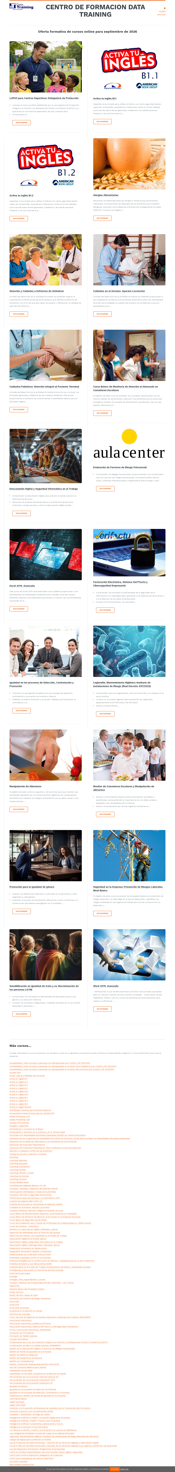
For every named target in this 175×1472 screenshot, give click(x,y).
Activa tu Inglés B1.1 (104, 98)
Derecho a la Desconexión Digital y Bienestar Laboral (34, 1229)
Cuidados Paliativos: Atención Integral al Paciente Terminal (44, 386)
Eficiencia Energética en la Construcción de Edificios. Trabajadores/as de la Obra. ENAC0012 (52, 1261)
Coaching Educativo (19, 1163)
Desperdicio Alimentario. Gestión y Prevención (31, 1251)
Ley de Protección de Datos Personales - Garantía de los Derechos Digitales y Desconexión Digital (54, 1443)
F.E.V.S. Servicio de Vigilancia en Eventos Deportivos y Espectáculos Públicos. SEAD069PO (50, 1317)
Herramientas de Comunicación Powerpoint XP (31, 1383)
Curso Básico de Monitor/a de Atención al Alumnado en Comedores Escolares (45, 1217)
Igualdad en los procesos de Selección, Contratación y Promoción (40, 1392)
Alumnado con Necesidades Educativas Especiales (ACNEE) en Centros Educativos (48, 1135)
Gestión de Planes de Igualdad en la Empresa (30, 1352)
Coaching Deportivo (18, 1160)
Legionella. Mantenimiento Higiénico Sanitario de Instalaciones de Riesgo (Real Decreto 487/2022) (54, 1436)
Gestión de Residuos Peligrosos (24, 1355)
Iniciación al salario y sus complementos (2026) (31, 1411)
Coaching (14, 1157)
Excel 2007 (15, 1301)
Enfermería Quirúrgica (20, 1273)
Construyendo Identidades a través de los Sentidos (33, 1192)
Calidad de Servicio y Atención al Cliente (28, 1154)
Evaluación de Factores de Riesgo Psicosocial (120, 467)
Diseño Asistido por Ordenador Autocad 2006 (30, 1254)
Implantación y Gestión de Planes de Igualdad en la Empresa (38, 1396)
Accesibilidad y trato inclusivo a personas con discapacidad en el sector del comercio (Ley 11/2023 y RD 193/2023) (62, 1069)
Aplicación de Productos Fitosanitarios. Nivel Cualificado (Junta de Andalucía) (45, 1148)
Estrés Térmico (16, 1292)
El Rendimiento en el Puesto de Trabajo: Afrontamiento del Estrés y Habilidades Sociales (50, 1267)
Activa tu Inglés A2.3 (19, 1094)
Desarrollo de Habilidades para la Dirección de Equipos (35, 1232)
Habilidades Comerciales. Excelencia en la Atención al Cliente (38, 1374)
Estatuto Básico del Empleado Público (27, 1289)
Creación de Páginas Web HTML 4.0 (26, 1201)
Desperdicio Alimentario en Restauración (28, 1248)
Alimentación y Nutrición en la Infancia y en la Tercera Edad (37, 1132)
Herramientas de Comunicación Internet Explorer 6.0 (34, 1377)
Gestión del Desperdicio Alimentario (26, 1358)
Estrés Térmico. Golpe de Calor (24, 1295)
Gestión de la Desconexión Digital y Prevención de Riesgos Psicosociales (42, 1348)
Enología (13, 1276)
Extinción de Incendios (20, 1314)
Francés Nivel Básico (19, 1339)
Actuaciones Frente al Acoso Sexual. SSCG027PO (32, 1113)
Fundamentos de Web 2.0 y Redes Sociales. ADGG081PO (35, 1345)
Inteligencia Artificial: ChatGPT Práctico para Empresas (35, 1421)
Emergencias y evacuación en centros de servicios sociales (36, 1270)
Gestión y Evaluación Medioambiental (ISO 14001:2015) (34, 1364)
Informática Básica (18, 1399)
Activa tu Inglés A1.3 (19, 1085)
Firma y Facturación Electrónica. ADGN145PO (30, 1330)
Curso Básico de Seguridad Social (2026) (28, 1220)
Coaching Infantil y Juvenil (22, 1173)
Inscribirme (22, 122)
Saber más (124, 1469)
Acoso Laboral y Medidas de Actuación (27, 1076)
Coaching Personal (18, 1179)
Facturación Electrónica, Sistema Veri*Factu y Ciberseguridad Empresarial (44, 1326)
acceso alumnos (161, 12)
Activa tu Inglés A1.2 (19, 1082)
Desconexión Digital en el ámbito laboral (28, 1239)
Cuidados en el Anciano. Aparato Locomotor (119, 291)
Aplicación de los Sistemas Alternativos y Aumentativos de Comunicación (43, 1141)
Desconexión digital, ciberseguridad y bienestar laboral (35, 1245)
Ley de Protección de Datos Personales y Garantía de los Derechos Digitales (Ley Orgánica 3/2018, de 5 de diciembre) (63, 1446)
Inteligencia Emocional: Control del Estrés (29, 1427)
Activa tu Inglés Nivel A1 (20, 1107)
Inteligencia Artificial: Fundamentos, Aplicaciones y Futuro (36, 1424)
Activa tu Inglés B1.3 (19, 1104)
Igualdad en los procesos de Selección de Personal (33, 1389)
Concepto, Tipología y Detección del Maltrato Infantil (34, 1188)
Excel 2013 (14, 1305)
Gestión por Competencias (22, 1361)
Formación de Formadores (22, 1333)
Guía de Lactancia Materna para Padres (28, 1367)
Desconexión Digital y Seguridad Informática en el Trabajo (44, 488)
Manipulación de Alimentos (25, 786)
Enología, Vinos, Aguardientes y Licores (27, 1279)
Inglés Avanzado (17, 1402)
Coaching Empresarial (20, 1166)
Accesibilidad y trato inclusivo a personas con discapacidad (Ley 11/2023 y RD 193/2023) (50, 1063)
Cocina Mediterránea (19, 1182)
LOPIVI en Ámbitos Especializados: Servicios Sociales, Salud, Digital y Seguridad (46, 1452)
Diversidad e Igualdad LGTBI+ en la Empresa (30, 1258)
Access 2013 (15, 1072)
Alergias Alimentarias (105, 195)
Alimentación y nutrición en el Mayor (26, 1129)
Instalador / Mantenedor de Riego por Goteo (30, 1414)
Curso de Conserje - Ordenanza (24, 1226)
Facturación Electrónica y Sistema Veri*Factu (30, 1323)
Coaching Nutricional (19, 1176)
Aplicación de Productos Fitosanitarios (27, 1145)
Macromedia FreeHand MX (22, 1464)
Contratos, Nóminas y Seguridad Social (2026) (30, 1195)
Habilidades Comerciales (21, 1370)
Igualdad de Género (19, 1386)
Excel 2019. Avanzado (22, 585)
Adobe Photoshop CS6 (20, 1120)
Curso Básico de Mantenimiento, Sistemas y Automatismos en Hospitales (43, 1214)
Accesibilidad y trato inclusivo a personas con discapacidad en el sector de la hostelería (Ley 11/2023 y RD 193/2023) (63, 1066)
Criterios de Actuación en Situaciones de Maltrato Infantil (36, 1204)
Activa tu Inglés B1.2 (21, 195)
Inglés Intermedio (18, 1405)
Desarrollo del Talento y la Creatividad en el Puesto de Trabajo (38, 1236)
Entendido (115, 1469)
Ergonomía (15, 1286)
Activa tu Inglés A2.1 (19, 1088)
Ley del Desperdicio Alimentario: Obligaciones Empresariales (37, 1449)
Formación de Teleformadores (23, 1336)
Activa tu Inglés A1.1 (18, 1079)
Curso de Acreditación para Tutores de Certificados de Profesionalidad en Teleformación (50, 1223)
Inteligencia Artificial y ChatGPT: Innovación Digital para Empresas (40, 1417)
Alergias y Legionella (19, 1126)
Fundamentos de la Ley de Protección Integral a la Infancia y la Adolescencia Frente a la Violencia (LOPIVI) (59, 1342)
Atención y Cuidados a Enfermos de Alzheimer (37, 291)
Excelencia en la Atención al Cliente (26, 1311)
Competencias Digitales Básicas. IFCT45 (28, 1185)
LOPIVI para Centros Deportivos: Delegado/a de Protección (44, 98)
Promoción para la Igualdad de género (32, 886)
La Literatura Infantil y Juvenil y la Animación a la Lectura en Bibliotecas (43, 1430)
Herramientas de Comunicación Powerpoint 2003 (32, 1380)
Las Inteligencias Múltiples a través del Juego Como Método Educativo (42, 1433)
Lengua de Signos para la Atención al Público (30, 1439)
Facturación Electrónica (20, 1320)
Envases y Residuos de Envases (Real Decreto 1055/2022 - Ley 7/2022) (42, 1283)
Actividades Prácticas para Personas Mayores (30, 1110)
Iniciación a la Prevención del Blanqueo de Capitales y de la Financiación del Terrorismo (50, 1408)
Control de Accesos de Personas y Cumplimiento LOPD (35, 1198)
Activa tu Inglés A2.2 (19, 1091)
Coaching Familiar (18, 1170)
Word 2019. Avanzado (105, 986)
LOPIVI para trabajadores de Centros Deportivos (31, 1458)
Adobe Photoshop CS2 (20, 1116)
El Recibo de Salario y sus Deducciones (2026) (31, 1264)
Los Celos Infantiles (19, 1461)
